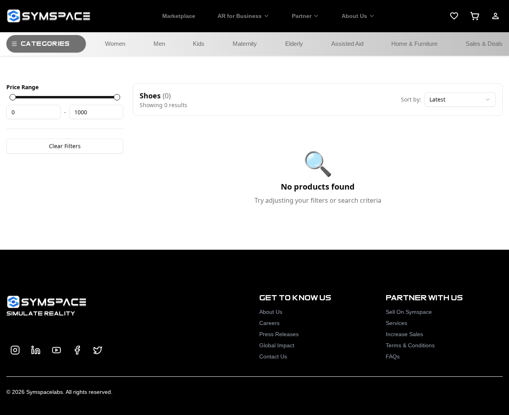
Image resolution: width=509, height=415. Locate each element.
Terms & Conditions (410, 345)
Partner (301, 16)
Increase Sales (404, 334)
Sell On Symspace (409, 312)
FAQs (393, 356)
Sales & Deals (484, 43)
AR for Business (240, 16)
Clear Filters (65, 146)
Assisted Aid (347, 43)
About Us (354, 16)
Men (159, 43)
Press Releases (279, 334)
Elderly (294, 43)
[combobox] (460, 99)
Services (396, 323)
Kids (198, 43)
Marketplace (178, 16)
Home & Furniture (414, 43)
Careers (269, 323)
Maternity (245, 43)
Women (115, 43)
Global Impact (276, 345)
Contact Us (273, 356)
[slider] (13, 97)
